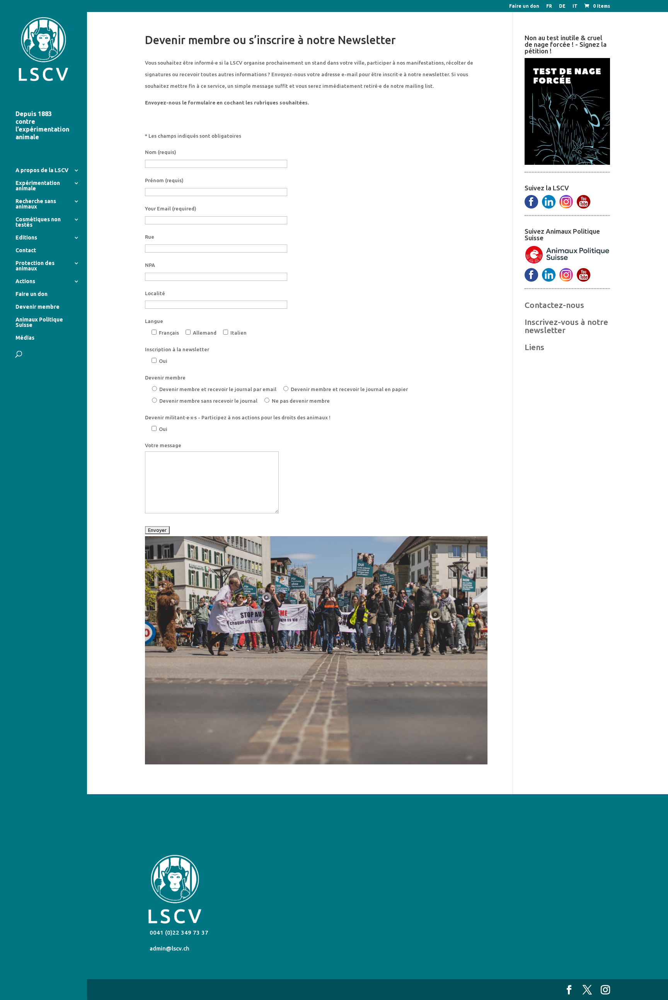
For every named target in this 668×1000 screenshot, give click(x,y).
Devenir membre (37, 307)
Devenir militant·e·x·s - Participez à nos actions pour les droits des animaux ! (238, 417)
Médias (24, 338)
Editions (26, 238)
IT (575, 6)
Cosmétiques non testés (38, 222)
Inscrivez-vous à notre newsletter (566, 326)
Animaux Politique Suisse (39, 322)
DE (562, 6)
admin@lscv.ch (168, 948)
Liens (534, 347)
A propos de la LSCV (41, 170)
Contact (25, 250)
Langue (154, 321)
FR (549, 6)
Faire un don (524, 6)
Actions (25, 281)
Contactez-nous (554, 304)
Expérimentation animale (37, 185)
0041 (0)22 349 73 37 (178, 932)
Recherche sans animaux (35, 204)
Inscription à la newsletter (177, 349)
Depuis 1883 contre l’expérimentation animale (42, 125)
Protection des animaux (35, 266)
